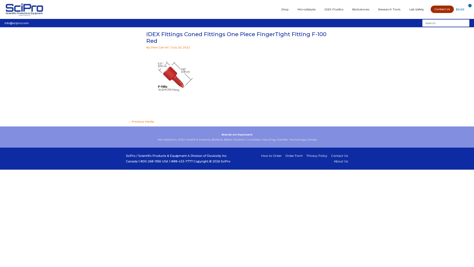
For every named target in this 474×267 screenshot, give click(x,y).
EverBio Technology (291, 139)
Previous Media (141, 121)
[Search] (467, 23)
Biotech (217, 139)
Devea (312, 139)
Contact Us (339, 156)
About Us (341, 161)
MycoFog (269, 139)
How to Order (271, 156)
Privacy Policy (317, 156)
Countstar (253, 139)
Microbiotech (167, 139)
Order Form (294, 156)
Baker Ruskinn (234, 139)
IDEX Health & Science (194, 139)
